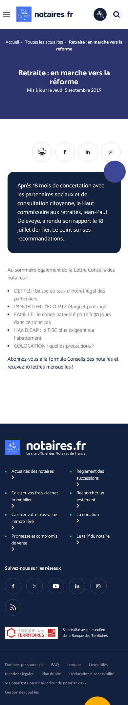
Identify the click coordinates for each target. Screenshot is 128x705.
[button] (6, 14)
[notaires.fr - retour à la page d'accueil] (44, 14)
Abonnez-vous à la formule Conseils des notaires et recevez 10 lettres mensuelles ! (63, 363)
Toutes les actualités (44, 42)
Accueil (12, 42)
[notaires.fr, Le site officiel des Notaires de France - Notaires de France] (45, 447)
